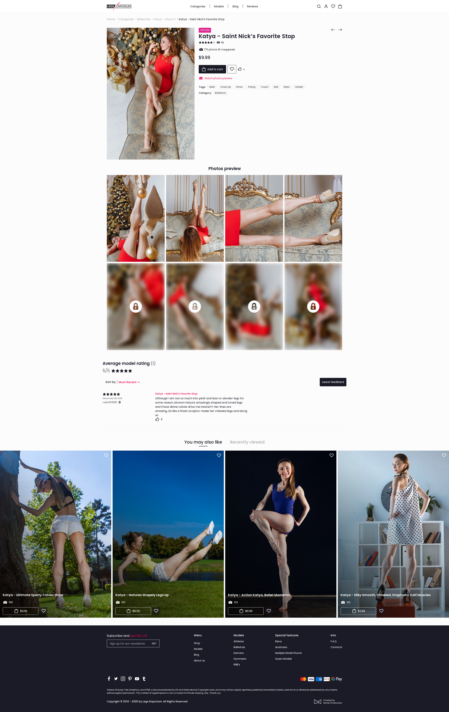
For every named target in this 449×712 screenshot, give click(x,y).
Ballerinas (143, 19)
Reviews (252, 6)
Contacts (336, 647)
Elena (278, 641)
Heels (212, 86)
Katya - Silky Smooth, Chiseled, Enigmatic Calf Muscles (386, 595)
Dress (287, 86)
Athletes (239, 641)
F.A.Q (334, 641)
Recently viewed (247, 442)
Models (219, 6)
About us (199, 660)
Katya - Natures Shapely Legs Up (142, 595)
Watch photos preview (218, 78)
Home (111, 19)
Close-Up (225, 86)
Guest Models (283, 659)
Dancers (239, 653)
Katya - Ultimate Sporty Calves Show (33, 595)
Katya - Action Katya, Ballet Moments (259, 595)
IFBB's (237, 664)
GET (154, 643)
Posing (251, 86)
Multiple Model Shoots (288, 653)
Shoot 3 (170, 19)
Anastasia (281, 647)
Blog (235, 6)
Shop (197, 643)
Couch (264, 86)
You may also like (203, 442)
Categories (197, 6)
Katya (158, 19)
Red (276, 86)
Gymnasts (240, 659)
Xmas (239, 86)
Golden (299, 86)
